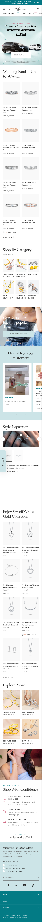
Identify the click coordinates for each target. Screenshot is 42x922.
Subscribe (34, 865)
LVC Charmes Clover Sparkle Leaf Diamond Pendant (30, 666)
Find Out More (21, 55)
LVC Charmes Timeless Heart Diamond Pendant (30, 587)
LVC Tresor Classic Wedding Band (29, 184)
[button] (3, 61)
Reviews (13, 915)
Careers (24, 915)
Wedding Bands (10, 13)
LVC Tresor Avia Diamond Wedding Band (28, 147)
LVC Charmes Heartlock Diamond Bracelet (10, 587)
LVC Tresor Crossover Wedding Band (30, 109)
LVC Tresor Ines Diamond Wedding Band (9, 222)
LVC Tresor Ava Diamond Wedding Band (28, 222)
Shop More (8, 677)
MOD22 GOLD (28, 13)
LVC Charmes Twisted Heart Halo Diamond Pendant (11, 624)
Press (18, 915)
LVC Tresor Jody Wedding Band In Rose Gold (11, 147)
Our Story (6, 915)
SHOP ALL (7, 254)
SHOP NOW (7, 714)
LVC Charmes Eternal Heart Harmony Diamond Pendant (11, 550)
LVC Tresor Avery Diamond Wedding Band (9, 110)
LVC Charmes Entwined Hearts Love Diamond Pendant (30, 550)
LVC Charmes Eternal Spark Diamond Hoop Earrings (11, 666)
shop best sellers (18, 334)
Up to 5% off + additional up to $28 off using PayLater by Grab (17, 2)
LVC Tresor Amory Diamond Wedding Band (9, 185)
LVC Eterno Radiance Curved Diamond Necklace (29, 624)
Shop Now (7, 237)
